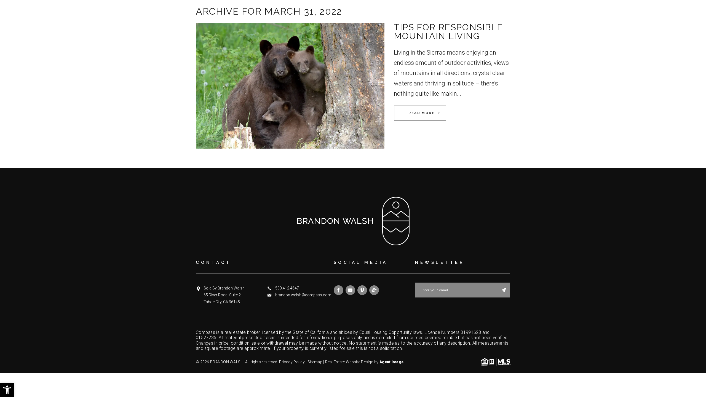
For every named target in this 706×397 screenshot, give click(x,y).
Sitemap (314, 362)
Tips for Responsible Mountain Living (448, 31)
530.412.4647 (287, 288)
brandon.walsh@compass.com (303, 295)
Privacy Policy (292, 362)
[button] (7, 390)
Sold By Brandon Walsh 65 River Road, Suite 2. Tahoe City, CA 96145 (224, 295)
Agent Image (391, 362)
